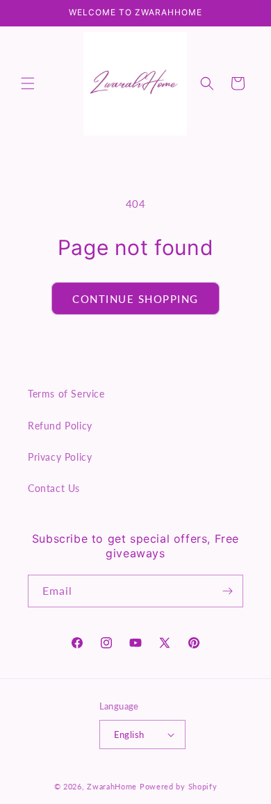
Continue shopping (135, 299)
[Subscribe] (227, 591)
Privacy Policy (60, 457)
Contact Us (54, 488)
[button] (28, 83)
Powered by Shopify (178, 786)
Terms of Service (66, 394)
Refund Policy (60, 426)
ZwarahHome (112, 786)
